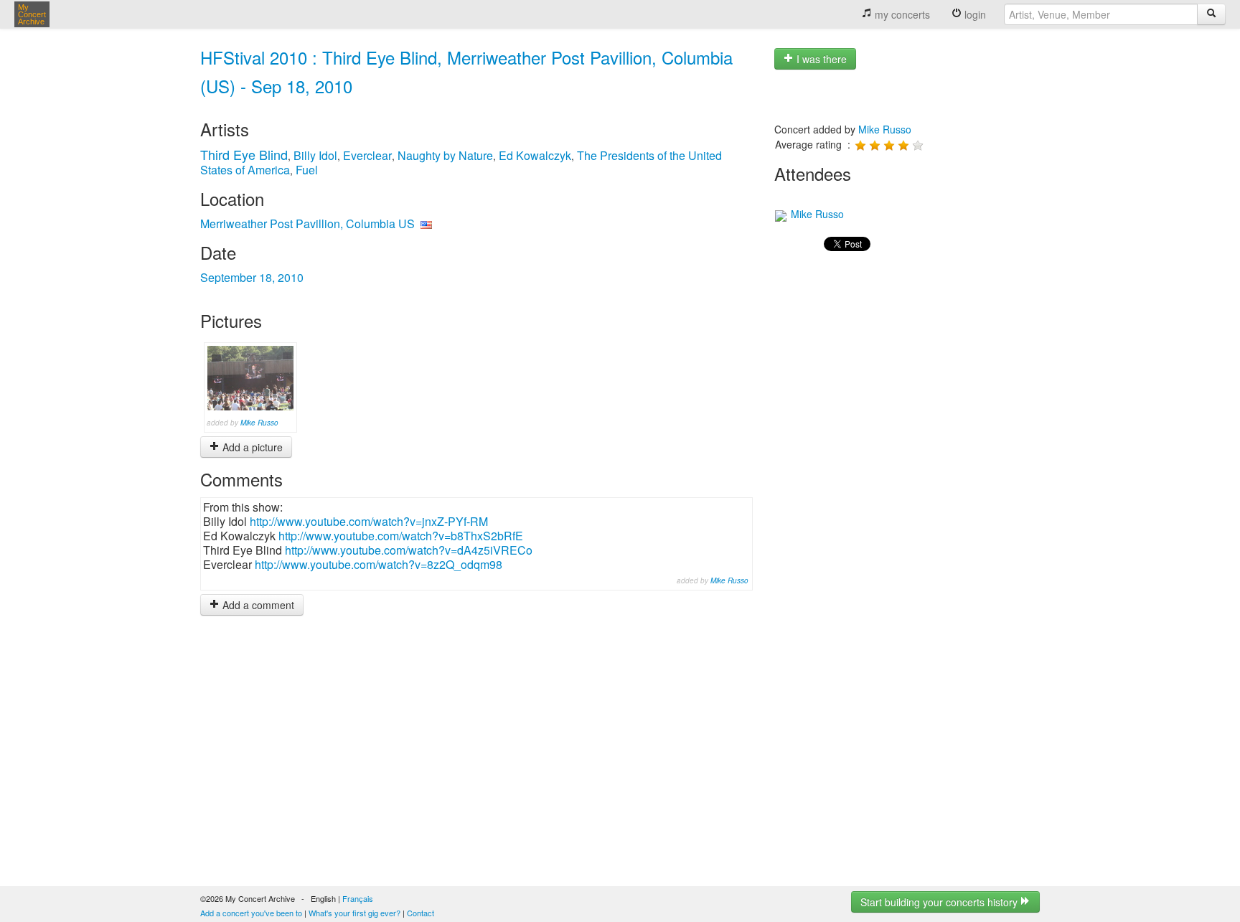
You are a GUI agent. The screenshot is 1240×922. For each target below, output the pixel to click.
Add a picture (251, 447)
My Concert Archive (32, 14)
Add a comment (257, 605)
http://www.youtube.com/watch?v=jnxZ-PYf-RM (369, 521)
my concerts (901, 14)
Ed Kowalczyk (535, 155)
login (974, 14)
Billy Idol (315, 155)
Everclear (367, 155)
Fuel (307, 169)
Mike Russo (259, 423)
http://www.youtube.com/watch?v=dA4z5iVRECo (408, 550)
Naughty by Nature (445, 155)
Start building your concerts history (940, 902)
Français (357, 898)
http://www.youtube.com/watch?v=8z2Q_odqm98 (378, 564)
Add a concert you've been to (251, 912)
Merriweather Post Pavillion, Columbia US (307, 223)
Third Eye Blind (244, 154)
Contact (420, 912)
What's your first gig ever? (354, 912)
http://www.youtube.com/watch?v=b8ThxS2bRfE (400, 535)
